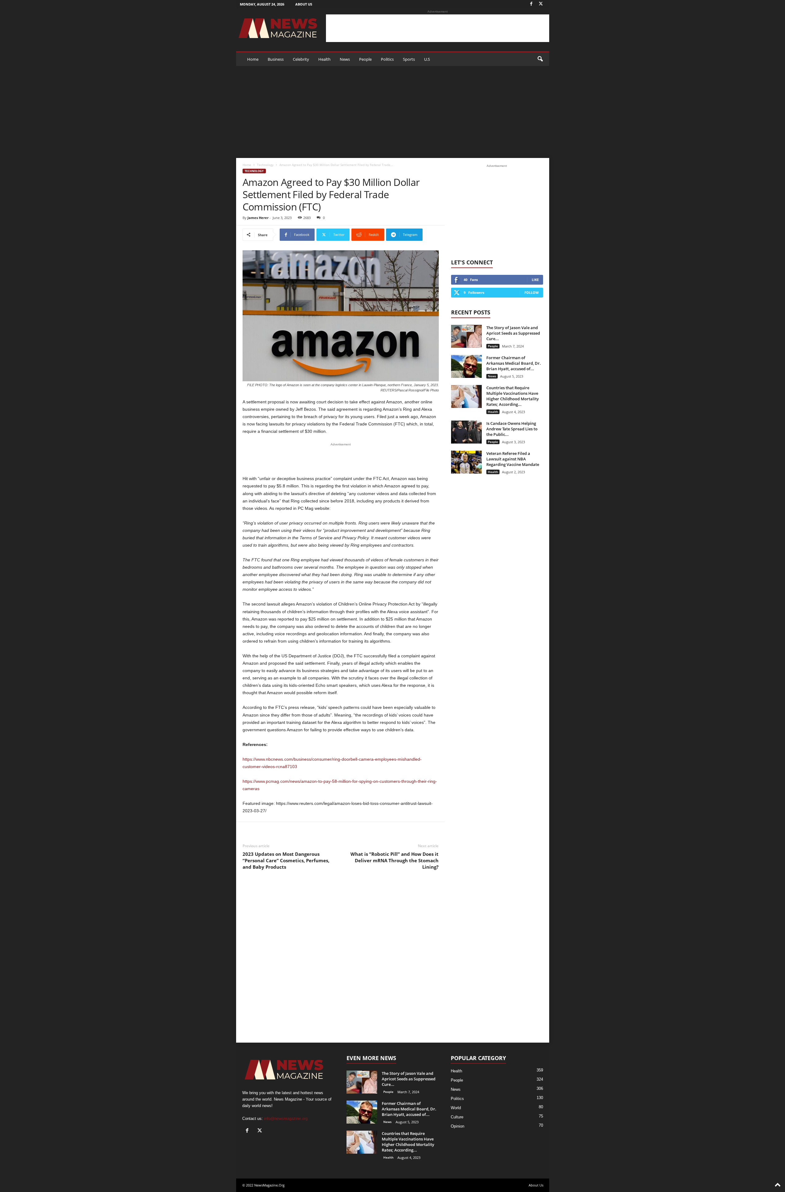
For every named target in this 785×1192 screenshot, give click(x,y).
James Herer (258, 217)
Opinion (457, 1126)
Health (324, 59)
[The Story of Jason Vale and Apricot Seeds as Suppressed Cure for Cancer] (466, 336)
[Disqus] (341, 961)
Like (535, 279)
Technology (265, 165)
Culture (457, 1117)
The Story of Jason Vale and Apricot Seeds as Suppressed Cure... (513, 333)
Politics (387, 59)
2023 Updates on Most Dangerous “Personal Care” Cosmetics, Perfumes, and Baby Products (286, 860)
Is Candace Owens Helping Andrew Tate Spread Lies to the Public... (512, 429)
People (365, 59)
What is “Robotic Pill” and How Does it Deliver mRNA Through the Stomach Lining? (394, 860)
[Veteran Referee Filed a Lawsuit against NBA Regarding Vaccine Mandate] (466, 462)
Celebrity (301, 59)
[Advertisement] (437, 28)
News (345, 59)
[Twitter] (541, 4)
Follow (531, 292)
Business (276, 59)
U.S (427, 59)
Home (252, 59)
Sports (409, 59)
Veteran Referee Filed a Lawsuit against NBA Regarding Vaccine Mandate (512, 459)
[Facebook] (531, 4)
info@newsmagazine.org (286, 1118)
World (456, 1107)
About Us (303, 4)
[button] (540, 59)
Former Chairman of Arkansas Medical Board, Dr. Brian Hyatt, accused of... (513, 363)
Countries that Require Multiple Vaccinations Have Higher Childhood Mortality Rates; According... (512, 396)
